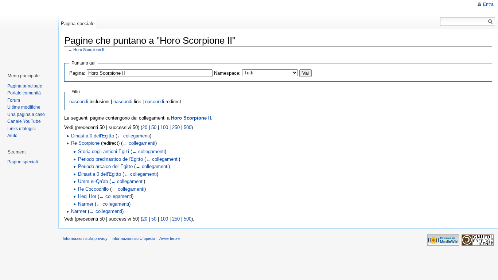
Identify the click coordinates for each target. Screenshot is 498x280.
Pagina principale (24, 86)
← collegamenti (133, 136)
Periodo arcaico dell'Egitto (105, 166)
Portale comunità (24, 93)
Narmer (85, 204)
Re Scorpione (85, 143)
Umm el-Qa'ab (93, 181)
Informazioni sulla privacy (85, 238)
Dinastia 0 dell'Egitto (92, 136)
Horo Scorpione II (88, 49)
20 (144, 127)
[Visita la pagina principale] (29, 33)
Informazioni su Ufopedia (133, 238)
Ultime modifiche (23, 107)
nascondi (78, 101)
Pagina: (77, 73)
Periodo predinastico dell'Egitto (110, 159)
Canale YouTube (24, 121)
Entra (488, 4)
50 (153, 127)
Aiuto (12, 135)
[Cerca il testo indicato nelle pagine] (490, 21)
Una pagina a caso (26, 114)
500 (187, 127)
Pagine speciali (22, 161)
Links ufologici (21, 128)
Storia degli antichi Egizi (103, 151)
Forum (13, 100)
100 (164, 127)
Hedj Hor (87, 196)
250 (176, 127)
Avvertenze (169, 238)
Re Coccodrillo (93, 189)
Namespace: (227, 73)
